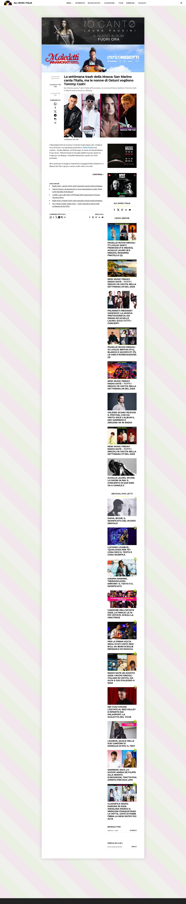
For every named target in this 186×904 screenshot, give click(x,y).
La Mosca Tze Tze (55, 85)
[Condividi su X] (55, 111)
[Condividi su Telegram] (55, 115)
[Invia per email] (55, 122)
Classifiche (109, 3)
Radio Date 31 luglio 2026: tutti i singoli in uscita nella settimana (77, 201)
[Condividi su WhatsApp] (55, 104)
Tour (120, 3)
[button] (55, 119)
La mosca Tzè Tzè (55, 94)
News (69, 3)
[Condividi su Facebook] (55, 107)
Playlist (142, 3)
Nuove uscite (94, 3)
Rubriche (130, 3)
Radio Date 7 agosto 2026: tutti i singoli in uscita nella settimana (77, 186)
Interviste (80, 3)
